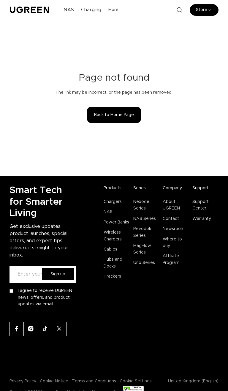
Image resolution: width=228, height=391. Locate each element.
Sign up (57, 274)
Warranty (201, 219)
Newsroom (174, 229)
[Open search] (179, 9)
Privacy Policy (23, 381)
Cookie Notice (54, 381)
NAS (108, 212)
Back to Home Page (114, 115)
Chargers (113, 202)
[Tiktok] (45, 329)
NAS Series (144, 219)
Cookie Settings (136, 381)
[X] (59, 329)
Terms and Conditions (94, 381)
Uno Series (144, 263)
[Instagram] (31, 329)
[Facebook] (17, 329)
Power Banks (116, 222)
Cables (110, 249)
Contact (171, 219)
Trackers (112, 276)
